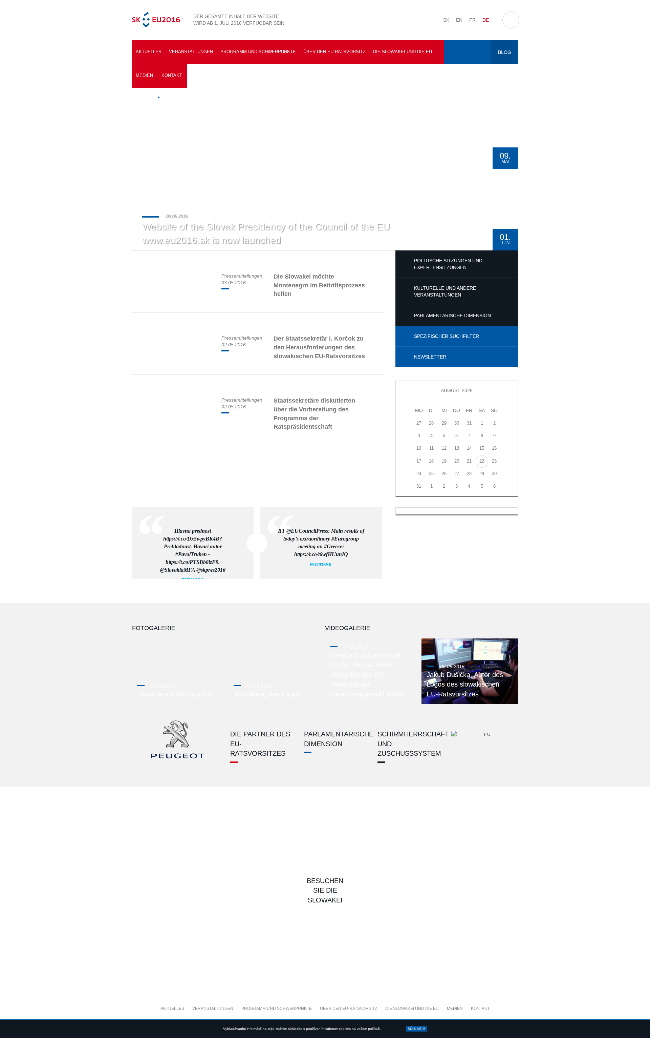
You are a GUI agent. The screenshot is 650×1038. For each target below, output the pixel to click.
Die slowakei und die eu (402, 51)
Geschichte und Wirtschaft (472, 854)
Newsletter (430, 357)
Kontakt (171, 75)
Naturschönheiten (275, 942)
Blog (504, 52)
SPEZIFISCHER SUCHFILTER (446, 336)
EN (459, 20)
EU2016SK (321, 564)
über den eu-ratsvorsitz (334, 51)
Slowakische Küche (472, 942)
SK (446, 20)
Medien (144, 75)
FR (472, 20)
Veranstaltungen (191, 51)
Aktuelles (148, 51)
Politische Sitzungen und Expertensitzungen (448, 264)
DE (485, 20)
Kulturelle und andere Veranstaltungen (445, 291)
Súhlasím (416, 1029)
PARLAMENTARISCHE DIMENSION (452, 315)
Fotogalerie (153, 628)
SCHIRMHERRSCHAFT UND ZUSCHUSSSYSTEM (407, 743)
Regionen (374, 942)
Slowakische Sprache (177, 942)
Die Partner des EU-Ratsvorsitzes (260, 743)
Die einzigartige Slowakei (226, 854)
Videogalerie (347, 628)
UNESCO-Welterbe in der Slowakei (373, 854)
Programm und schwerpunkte (258, 51)
